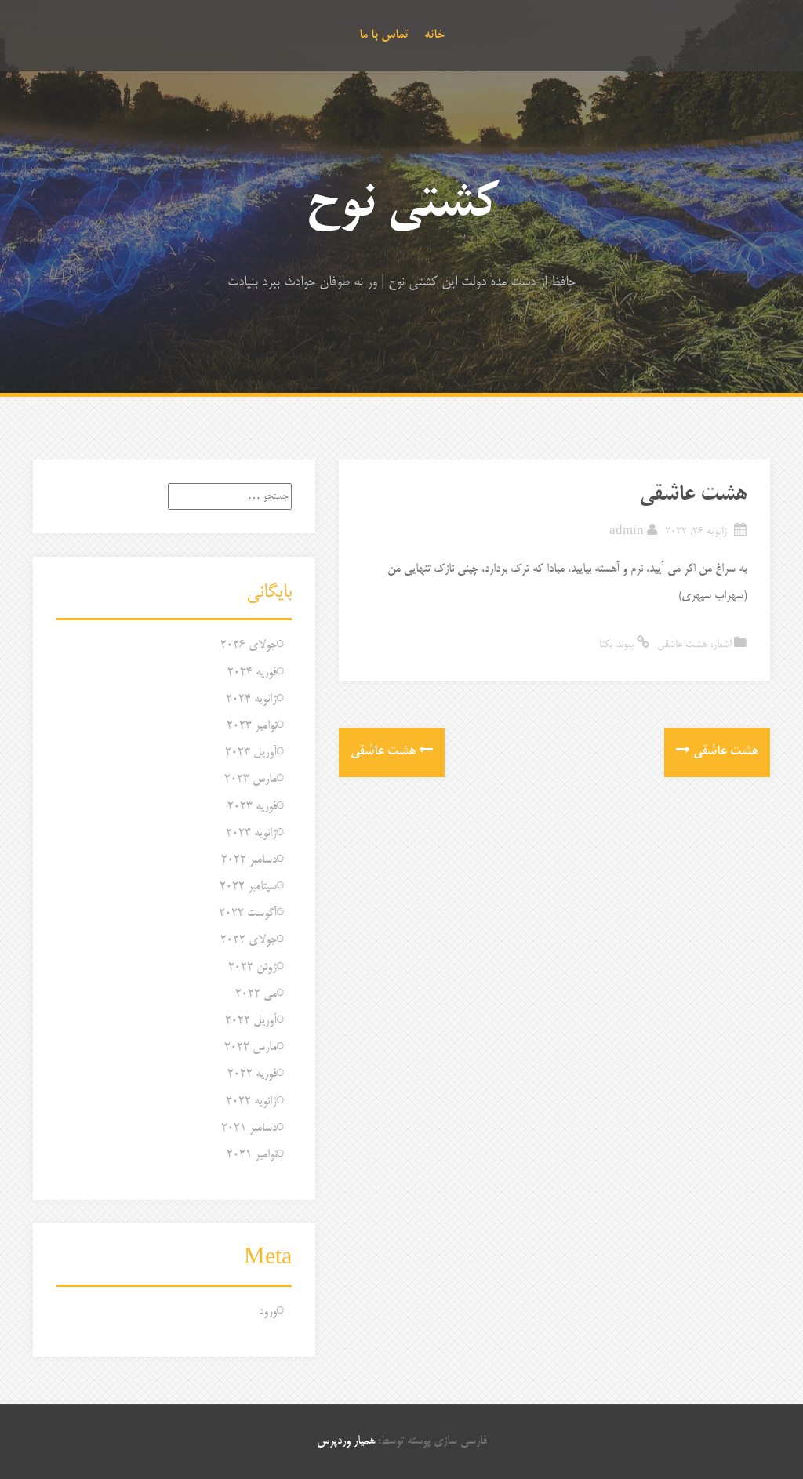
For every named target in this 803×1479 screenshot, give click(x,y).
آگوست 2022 (248, 913)
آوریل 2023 (251, 752)
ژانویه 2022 (251, 1101)
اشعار (722, 645)
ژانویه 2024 (251, 699)
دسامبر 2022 (249, 859)
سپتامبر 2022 (248, 886)
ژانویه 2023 (251, 833)
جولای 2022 (248, 939)
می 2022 (256, 994)
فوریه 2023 (252, 806)
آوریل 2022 (251, 1020)
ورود (268, 1311)
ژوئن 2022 (252, 967)
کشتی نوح (402, 206)
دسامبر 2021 (249, 1128)
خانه (434, 35)
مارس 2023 (250, 779)
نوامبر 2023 (252, 725)
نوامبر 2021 (252, 1154)
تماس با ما (384, 35)
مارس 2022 (250, 1047)
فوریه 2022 (252, 1074)
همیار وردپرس (346, 1441)
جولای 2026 (248, 645)
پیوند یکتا (618, 645)
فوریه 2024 (252, 672)
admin (626, 532)
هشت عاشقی (682, 645)
